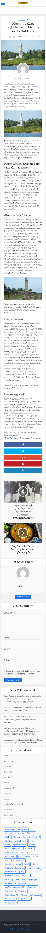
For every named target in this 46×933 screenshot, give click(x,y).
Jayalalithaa (17, 848)
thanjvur (26, 875)
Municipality (11, 856)
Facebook (14, 438)
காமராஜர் (23, 891)
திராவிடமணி (36, 895)
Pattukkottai (19, 860)
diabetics (27, 837)
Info (7, 848)
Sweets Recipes (12, 875)
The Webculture (36, 925)
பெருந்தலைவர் (11, 902)
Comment (8, 613)
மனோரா (35, 86)
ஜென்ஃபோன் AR (12, 895)
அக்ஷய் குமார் (21, 883)
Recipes (36, 864)
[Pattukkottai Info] (23, 3)
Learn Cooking (12, 852)
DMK (37, 837)
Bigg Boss (23, 829)
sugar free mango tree (15, 871)
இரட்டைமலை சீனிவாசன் (15, 887)
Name (7, 638)
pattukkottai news (13, 864)
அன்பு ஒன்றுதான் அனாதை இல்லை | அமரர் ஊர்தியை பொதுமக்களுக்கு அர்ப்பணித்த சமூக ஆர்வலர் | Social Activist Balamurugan (21, 731)
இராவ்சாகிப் (32, 887)
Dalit (8, 837)
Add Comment (24, 36)
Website (7, 660)
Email (7, 649)
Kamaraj (29, 848)
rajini (27, 864)
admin (37, 36)
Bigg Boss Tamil (12, 833)
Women (9, 883)
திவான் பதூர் (10, 899)
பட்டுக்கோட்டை (25, 899)
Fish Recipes (21, 841)
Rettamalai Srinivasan (15, 868)
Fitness (33, 841)
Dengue (17, 837)
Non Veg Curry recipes (29, 856)
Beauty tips (10, 829)
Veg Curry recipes (30, 879)
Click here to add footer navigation (23, 929)
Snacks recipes (34, 868)
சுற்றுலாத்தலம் (23, 20)
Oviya (8, 860)
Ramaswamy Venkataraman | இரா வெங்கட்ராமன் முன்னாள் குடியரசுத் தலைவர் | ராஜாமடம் (21, 719)
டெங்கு (24, 895)
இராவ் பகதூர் (11, 891)
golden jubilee (20, 844)
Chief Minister (29, 833)
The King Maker (12, 879)
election (9, 841)
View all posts (23, 596)
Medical (25, 852)
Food (8, 844)
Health (32, 844)
